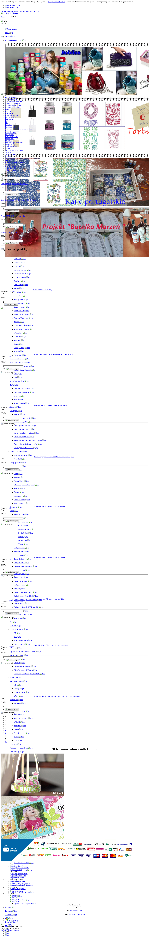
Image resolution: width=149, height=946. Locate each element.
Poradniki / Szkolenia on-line (15, 162)
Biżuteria (8, 111)
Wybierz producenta (8, 176)
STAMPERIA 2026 (12, 99)
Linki (16, 897)
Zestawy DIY (10, 160)
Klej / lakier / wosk (11, 137)
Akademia (8, 945)
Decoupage (9, 113)
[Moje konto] (7, 933)
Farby (7, 121)
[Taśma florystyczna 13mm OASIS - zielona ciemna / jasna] (17, 457)
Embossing (9, 119)
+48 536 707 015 (76, 910)
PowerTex (8, 141)
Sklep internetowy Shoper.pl (10, 930)
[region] (74, 67)
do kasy (3, 17)
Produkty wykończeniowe (14, 143)
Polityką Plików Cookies (56, 2)
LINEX (11, 292)
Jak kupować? (19, 891)
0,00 (10, 356)
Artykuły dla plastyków (13, 105)
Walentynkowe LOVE (13, 158)
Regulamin (18, 870)
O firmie (17, 895)
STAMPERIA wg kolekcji (14, 101)
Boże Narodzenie (11, 97)
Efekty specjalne (11, 117)
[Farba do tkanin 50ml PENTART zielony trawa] (17, 405)
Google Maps (14, 920)
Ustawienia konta (20, 876)
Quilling (8, 156)
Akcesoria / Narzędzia (13, 103)
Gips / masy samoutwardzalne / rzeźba (18, 129)
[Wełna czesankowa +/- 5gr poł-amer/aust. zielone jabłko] (17, 354)
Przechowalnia (19, 878)
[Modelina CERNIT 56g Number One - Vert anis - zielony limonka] (17, 696)
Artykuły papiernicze (12, 107)
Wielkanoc (9, 164)
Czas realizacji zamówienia (23, 885)
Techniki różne (10, 154)
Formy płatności (20, 881)
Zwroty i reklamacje (21, 866)
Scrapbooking (10, 144)
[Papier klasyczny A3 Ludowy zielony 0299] (17, 599)
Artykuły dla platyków (13, 166)
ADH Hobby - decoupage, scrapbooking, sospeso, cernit (20, 11)
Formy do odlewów (12, 127)
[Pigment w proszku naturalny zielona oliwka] (17, 557)
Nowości (8, 941)
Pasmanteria (9, 139)
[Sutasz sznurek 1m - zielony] (17, 290)
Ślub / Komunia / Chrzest (14, 150)
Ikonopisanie (9, 135)
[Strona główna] (11, 29)
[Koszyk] (7, 935)
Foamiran (8, 125)
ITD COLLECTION (16, 601)
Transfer (8, 152)
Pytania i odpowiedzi (21, 868)
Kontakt (17, 899)
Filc (6, 123)
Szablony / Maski (11, 146)
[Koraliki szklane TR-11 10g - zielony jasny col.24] (17, 645)
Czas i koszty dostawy (22, 883)
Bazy (7, 109)
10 (6, 742)
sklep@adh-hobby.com (77, 914)
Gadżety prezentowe (12, 131)
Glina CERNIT (10, 133)
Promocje (8, 943)
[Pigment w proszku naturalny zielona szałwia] (17, 506)
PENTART (13, 407)
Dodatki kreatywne (11, 115)
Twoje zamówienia (20, 874)
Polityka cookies (20, 889)
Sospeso (8, 148)
